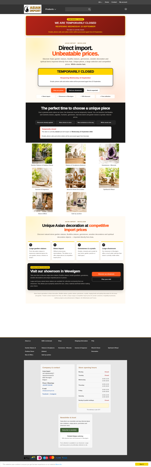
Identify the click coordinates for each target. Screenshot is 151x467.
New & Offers (29, 355)
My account (123, 2)
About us (28, 341)
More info (58, 464)
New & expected (92, 90)
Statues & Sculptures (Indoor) (48, 349)
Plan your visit (106, 279)
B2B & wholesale (47, 341)
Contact (114, 2)
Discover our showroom (106, 274)
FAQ (92, 341)
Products (49, 9)
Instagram (53, 394)
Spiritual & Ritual (113, 348)
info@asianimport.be (48, 390)
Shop (59, 341)
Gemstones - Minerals (65, 348)
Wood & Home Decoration (95, 349)
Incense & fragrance (81, 348)
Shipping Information (81, 341)
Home (107, 2)
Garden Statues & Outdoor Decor (30, 349)
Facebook (45, 394)
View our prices (58, 90)
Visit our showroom (75, 90)
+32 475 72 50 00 (47, 385)
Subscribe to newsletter (69, 430)
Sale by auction (46, 355)
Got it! (142, 464)
